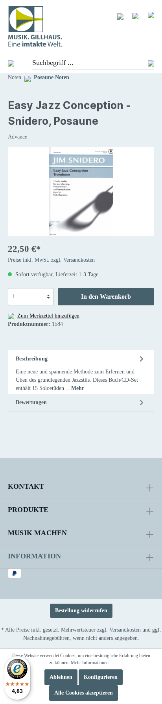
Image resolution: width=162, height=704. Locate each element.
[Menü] (7, 63)
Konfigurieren (101, 677)
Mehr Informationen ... (92, 662)
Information (34, 556)
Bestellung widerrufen (81, 610)
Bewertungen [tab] (31, 402)
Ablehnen (61, 677)
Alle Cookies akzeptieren (83, 693)
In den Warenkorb (106, 296)
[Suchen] (151, 63)
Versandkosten (125, 630)
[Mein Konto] (135, 15)
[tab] (81, 372)
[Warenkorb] (151, 14)
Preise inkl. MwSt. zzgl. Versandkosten (51, 260)
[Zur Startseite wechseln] (81, 26)
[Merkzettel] (120, 16)
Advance (17, 137)
